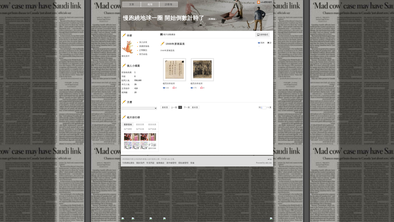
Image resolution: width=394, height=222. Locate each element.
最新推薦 (152, 124)
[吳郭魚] (152, 137)
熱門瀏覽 (128, 129)
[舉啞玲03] (144, 145)
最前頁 (165, 107)
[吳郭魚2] (144, 137)
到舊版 (212, 19)
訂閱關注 (143, 50)
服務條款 (160, 163)
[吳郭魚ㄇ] (136, 137)
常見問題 (150, 163)
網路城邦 (265, 219)
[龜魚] (128, 145)
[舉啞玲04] (136, 145)
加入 (257, 219)
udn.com (268, 163)
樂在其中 (126, 56)
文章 (131, 4)
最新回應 (140, 124)
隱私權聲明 (183, 163)
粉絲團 (128, 219)
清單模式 (264, 34)
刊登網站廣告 (128, 163)
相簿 (150, 4)
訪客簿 (168, 4)
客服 (192, 163)
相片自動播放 (169, 34)
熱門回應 (140, 129)
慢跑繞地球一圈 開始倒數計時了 (164, 18)
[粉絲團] (123, 218)
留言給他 (143, 54)
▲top (269, 159)
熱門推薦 (152, 129)
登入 (252, 219)
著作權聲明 (171, 163)
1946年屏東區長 (175, 44)
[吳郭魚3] (128, 137)
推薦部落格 (144, 46)
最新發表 (128, 124)
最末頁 (195, 107)
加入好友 (143, 42)
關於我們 (140, 163)
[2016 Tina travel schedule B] (152, 145)
